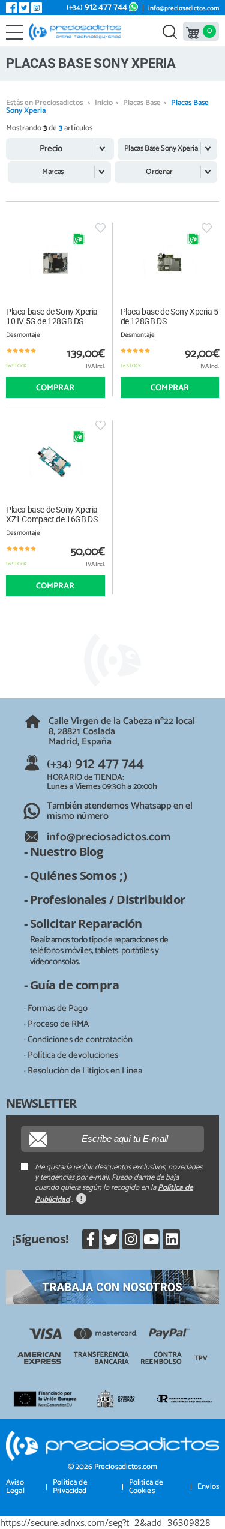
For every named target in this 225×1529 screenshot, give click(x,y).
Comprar (55, 388)
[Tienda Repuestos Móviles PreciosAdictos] (78, 31)
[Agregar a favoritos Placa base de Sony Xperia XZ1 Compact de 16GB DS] (100, 425)
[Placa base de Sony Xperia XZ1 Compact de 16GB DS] (55, 460)
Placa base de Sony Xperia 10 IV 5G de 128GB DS (52, 316)
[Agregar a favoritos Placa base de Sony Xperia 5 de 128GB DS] (207, 228)
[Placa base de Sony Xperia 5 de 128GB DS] (170, 263)
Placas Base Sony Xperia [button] (161, 148)
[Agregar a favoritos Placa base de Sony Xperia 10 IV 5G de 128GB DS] (100, 228)
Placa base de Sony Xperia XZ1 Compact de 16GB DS (52, 514)
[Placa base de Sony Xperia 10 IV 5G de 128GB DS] (55, 263)
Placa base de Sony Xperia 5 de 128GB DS (169, 316)
